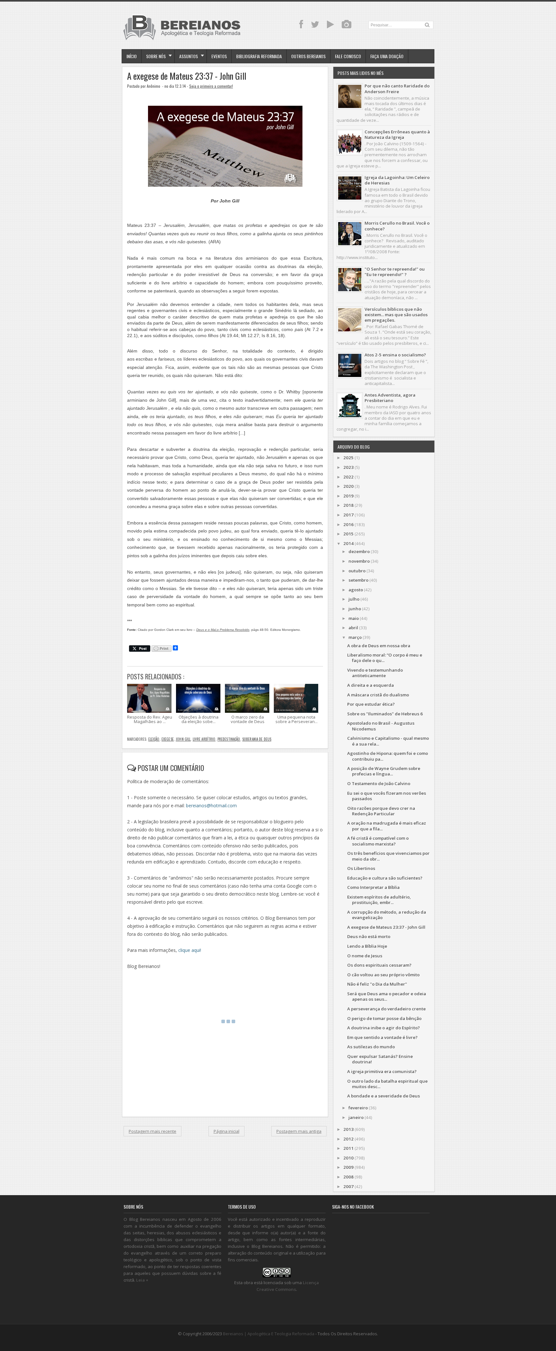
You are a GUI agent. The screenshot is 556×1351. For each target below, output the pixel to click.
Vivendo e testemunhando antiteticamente (375, 672)
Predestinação (229, 739)
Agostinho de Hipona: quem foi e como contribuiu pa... (387, 756)
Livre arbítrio (204, 739)
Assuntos (188, 56)
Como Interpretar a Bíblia (373, 887)
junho (354, 609)
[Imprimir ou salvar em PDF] (161, 649)
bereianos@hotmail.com (211, 805)
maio (353, 618)
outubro (357, 571)
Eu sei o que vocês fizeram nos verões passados (386, 795)
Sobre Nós (156, 56)
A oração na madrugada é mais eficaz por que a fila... (386, 825)
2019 (348, 496)
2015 (348, 534)
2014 (348, 543)
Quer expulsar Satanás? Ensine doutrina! (380, 1059)
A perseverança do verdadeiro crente (386, 1009)
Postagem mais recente (152, 1131)
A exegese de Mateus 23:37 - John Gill (186, 76)
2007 (348, 1186)
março (355, 637)
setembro (358, 580)
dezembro (359, 551)
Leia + (142, 1280)
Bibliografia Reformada (259, 56)
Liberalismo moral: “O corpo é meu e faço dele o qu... (384, 657)
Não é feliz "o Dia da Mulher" (377, 984)
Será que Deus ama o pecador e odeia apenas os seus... (386, 996)
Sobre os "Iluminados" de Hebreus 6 (385, 714)
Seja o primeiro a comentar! (211, 86)
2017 (348, 515)
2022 (348, 477)
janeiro (356, 1117)
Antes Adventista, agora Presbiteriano (390, 397)
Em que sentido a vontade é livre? (382, 1037)
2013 (348, 1129)
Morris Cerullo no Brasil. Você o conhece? (397, 225)
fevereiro (358, 1108)
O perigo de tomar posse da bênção (384, 1018)
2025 (348, 458)
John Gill (183, 739)
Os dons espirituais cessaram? (379, 965)
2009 (348, 1167)
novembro (359, 561)
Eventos (219, 56)
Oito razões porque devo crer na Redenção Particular (381, 811)
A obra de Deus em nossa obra (378, 646)
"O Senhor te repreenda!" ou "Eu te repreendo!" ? (395, 271)
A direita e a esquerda (370, 685)
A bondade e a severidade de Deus (383, 1096)
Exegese (168, 739)
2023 (348, 467)
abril (353, 628)
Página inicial (226, 1131)
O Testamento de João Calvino (378, 783)
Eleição (154, 739)
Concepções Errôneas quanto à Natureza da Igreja (397, 134)
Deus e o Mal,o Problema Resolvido (222, 629)
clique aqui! (189, 950)
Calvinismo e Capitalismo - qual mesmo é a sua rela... (388, 741)
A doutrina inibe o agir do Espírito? (383, 1028)
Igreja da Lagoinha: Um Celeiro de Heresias (397, 180)
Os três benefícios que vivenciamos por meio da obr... (388, 856)
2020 (348, 486)
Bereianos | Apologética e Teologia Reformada (268, 1334)
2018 (348, 505)
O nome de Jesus (364, 956)
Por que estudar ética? (371, 704)
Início (131, 56)
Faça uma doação (386, 56)
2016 (348, 524)
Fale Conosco (348, 56)
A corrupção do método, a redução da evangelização (386, 914)
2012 (348, 1139)
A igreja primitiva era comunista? (382, 1071)
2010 (348, 1158)
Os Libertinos (361, 868)
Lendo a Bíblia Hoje (367, 946)
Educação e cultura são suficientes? (384, 878)
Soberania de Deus (256, 739)
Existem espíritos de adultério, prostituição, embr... (379, 899)
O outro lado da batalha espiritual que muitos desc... (387, 1083)
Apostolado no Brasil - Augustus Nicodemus (380, 725)
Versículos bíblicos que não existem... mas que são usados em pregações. (396, 314)
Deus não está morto (368, 936)
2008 (348, 1177)
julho (353, 599)
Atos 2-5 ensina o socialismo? (395, 355)
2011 (348, 1148)
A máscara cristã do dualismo (378, 695)
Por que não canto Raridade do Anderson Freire (397, 88)
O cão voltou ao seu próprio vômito (383, 975)
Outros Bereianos (308, 56)
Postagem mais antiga (298, 1131)
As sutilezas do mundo (371, 1047)
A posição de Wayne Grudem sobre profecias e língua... (383, 771)
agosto (355, 590)
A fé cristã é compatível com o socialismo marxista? (378, 840)
